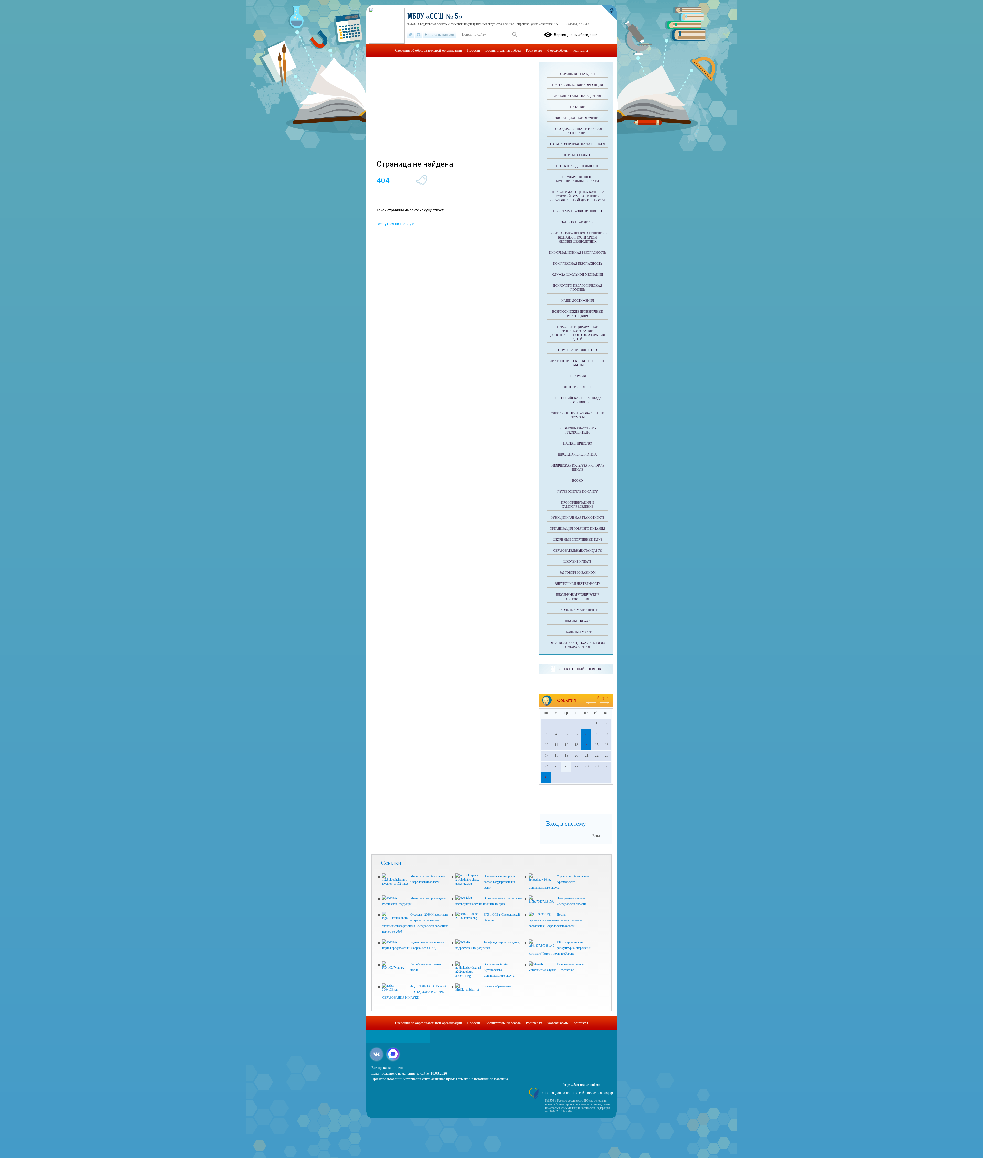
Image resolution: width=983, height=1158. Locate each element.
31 (546, 777)
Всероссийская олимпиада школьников (577, 400)
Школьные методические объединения (577, 597)
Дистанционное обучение (577, 118)
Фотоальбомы (557, 50)
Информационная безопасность (577, 252)
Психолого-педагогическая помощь (577, 287)
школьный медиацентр (578, 610)
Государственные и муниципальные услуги (577, 179)
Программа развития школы (577, 211)
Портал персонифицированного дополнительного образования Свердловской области (555, 920)
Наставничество (577, 443)
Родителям (534, 50)
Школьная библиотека (577, 454)
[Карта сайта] (418, 34)
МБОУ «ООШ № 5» (435, 17)
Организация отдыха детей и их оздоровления (577, 645)
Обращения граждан (577, 74)
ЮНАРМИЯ (577, 376)
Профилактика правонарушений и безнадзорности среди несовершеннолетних (577, 237)
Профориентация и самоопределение (577, 504)
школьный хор (577, 621)
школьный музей (577, 632)
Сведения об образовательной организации (428, 50)
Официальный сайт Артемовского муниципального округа (499, 969)
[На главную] (410, 34)
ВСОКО (577, 480)
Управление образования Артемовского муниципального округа (559, 881)
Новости (473, 50)
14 (586, 745)
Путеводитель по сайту (577, 491)
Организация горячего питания (577, 529)
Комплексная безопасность (577, 263)
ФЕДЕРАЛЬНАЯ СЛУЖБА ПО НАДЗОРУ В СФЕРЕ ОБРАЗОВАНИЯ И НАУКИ (414, 991)
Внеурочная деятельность (577, 584)
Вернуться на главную (395, 224)
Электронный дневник (580, 669)
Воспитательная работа (503, 50)
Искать (514, 34)
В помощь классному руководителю (578, 430)
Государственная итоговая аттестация (577, 131)
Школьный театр (577, 562)
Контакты (580, 50)
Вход (596, 836)
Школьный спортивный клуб (577, 540)
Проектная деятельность (577, 166)
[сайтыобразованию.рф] (609, 12)
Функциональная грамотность (578, 518)
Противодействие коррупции (577, 85)
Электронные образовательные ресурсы (577, 415)
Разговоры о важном (578, 573)
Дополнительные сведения (577, 96)
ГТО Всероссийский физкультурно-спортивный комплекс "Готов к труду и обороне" (560, 947)
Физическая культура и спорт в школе (577, 467)
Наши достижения (577, 300)
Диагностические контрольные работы (577, 363)
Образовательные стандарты (577, 551)
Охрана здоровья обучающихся (577, 144)
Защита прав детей (577, 222)
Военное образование (497, 986)
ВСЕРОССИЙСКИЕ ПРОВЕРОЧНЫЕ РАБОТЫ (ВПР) (577, 314)
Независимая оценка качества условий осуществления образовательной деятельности (577, 196)
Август (602, 698)
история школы (577, 387)
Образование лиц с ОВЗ (577, 350)
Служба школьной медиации (577, 274)
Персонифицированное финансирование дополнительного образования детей (577, 333)
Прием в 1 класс (577, 155)
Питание (577, 107)
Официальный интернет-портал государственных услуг (499, 881)
